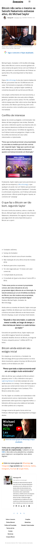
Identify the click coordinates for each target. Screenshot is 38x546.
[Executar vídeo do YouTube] (19, 428)
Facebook (26, 466)
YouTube (13, 469)
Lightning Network (8, 381)
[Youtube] (29, 505)
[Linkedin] (21, 505)
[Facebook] (13, 505)
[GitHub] (16, 505)
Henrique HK (10, 17)
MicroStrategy (11, 80)
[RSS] (21, 513)
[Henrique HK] (5, 17)
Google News (23, 469)
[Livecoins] (18, 1)
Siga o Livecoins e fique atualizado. (21, 53)
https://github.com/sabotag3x (20, 480)
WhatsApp (26, 463)
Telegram (5, 466)
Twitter (33, 466)
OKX (3, 452)
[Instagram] (19, 505)
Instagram (5, 469)
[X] (26, 505)
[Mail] (24, 505)
